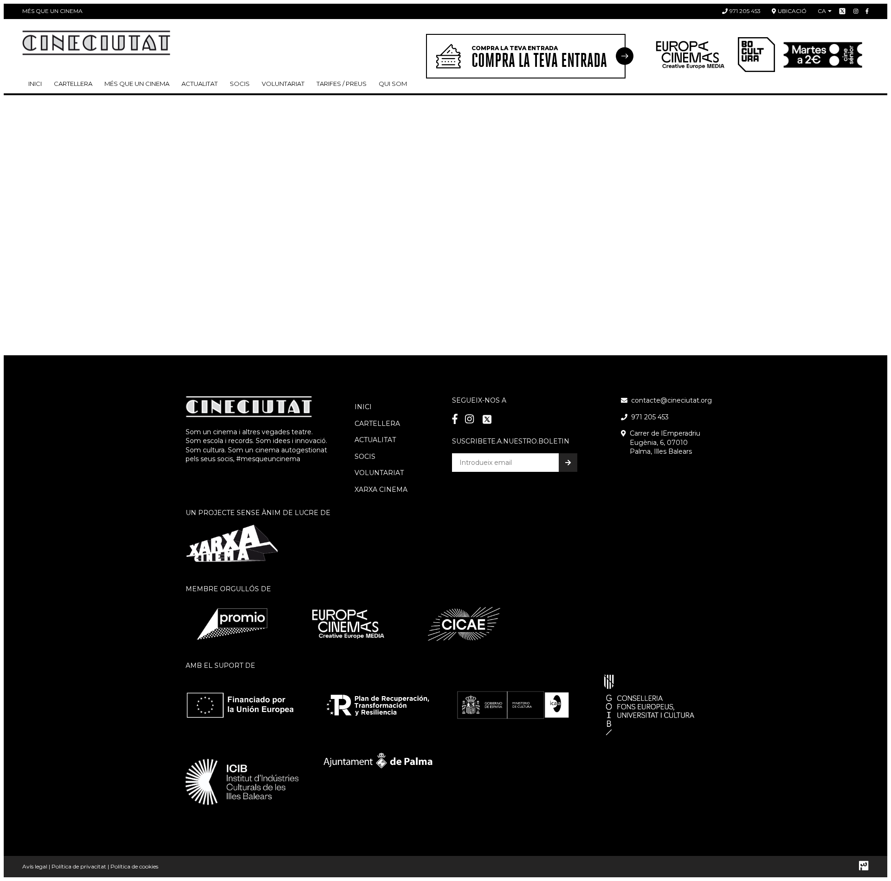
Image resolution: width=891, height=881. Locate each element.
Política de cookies (134, 866)
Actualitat (199, 83)
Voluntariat (283, 83)
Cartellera (73, 83)
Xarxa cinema (381, 489)
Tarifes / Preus (341, 83)
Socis (365, 456)
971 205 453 (745, 10)
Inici (35, 83)
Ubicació (792, 10)
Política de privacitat (79, 866)
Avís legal (34, 866)
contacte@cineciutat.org (671, 400)
